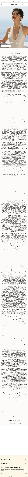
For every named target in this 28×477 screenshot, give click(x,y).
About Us (4, 463)
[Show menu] (1, 4)
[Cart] (26, 4)
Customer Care (5, 459)
